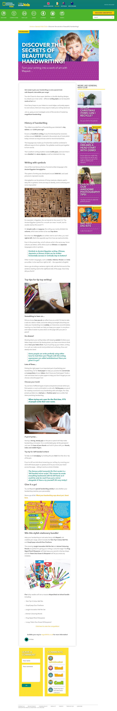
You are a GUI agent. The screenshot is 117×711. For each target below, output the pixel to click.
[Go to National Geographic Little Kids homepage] (24, 7)
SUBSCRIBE (79, 706)
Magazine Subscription (103, 13)
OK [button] (26, 685)
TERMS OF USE (70, 706)
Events (62, 17)
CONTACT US (21, 706)
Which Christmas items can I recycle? (88, 111)
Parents (52, 17)
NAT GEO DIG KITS (86, 224)
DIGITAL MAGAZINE (109, 4)
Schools (43, 17)
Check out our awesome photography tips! (90, 189)
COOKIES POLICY (43, 706)
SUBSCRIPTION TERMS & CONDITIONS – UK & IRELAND (31, 707)
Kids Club (24, 17)
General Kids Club (41, 26)
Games (34, 17)
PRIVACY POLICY (32, 706)
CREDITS (61, 706)
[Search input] (102, 17)
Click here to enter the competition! (47, 626)
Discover (3, 17)
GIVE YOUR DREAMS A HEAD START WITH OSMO (88, 146)
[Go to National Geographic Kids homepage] (9, 5)
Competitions (14, 17)
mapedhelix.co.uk (47, 634)
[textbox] (31, 661)
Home (32, 26)
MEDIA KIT (53, 706)
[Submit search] (112, 17)
